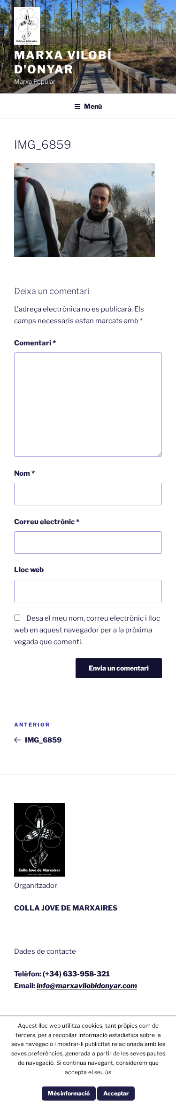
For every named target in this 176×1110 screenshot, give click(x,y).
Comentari (35, 343)
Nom (24, 473)
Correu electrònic (46, 522)
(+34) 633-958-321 (76, 974)
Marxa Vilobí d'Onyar (63, 62)
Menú (93, 106)
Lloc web (29, 570)
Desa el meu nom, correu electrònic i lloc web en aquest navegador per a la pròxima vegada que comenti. (87, 630)
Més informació (69, 1093)
